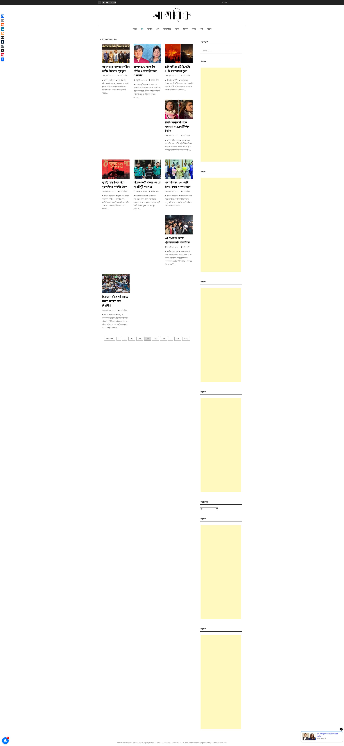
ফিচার (194, 29)
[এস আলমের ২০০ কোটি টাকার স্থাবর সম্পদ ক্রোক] (179, 178)
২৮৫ (155, 338)
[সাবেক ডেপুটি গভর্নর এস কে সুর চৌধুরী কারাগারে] (147, 178)
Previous (110, 338)
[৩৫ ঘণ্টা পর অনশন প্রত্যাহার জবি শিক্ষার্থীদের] (179, 233)
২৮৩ (139, 338)
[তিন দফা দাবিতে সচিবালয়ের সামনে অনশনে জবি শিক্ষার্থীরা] (116, 292)
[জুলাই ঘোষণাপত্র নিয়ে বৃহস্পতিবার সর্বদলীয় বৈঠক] (116, 178)
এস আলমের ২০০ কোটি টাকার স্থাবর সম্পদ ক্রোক (178, 184)
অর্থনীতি (149, 29)
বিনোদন (185, 29)
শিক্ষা (201, 29)
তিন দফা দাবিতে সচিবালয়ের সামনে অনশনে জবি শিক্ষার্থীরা (115, 301)
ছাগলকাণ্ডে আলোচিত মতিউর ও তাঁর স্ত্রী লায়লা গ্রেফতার (145, 70)
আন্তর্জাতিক (167, 29)
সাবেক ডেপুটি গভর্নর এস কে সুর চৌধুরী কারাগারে (147, 184)
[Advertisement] (221, 115)
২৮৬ (163, 338)
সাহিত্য (209, 29)
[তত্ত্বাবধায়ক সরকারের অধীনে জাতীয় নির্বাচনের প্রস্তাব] (116, 62)
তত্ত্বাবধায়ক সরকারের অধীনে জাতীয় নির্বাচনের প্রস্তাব (116, 68)
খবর (142, 29)
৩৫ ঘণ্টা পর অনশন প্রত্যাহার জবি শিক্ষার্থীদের (177, 240)
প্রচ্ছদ (134, 29)
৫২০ (177, 338)
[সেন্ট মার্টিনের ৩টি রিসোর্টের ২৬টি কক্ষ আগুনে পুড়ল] (179, 62)
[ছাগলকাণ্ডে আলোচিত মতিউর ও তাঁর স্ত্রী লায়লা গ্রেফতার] (147, 62)
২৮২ (131, 338)
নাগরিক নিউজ (123, 76)
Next (186, 338)
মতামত (177, 29)
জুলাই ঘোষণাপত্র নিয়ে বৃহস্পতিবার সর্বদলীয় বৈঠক (114, 184)
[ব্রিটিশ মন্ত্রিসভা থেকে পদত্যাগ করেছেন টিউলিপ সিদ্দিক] (179, 118)
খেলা (157, 29)
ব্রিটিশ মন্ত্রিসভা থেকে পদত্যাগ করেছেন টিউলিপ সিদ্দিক (177, 126)
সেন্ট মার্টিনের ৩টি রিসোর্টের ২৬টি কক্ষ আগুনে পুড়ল (177, 68)
